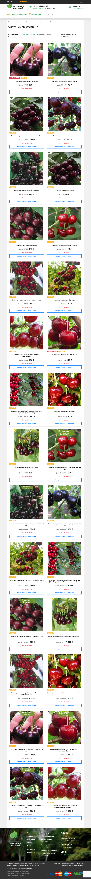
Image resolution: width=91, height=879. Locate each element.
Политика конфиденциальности (18, 871)
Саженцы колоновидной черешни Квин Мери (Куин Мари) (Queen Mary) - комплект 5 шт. (64, 581)
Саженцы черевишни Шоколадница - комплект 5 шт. (26, 524)
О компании (32, 833)
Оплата (30, 836)
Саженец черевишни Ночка (64, 190)
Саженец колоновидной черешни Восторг (27, 300)
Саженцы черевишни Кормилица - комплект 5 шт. (27, 806)
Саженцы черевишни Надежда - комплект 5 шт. (27, 580)
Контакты (31, 852)
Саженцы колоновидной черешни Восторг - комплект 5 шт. (26, 693)
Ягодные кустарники (49, 850)
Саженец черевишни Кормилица (64, 136)
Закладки (35, 14)
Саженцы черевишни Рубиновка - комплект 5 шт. (27, 750)
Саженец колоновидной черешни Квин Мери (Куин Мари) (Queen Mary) (26, 412)
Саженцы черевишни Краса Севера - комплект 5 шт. (64, 468)
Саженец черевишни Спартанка (26, 467)
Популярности (14, 37)
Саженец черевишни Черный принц (64, 81)
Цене (49, 34)
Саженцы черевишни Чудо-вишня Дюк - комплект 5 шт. (64, 750)
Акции (29, 842)
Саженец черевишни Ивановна (64, 411)
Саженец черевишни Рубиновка (26, 81)
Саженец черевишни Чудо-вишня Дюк (64, 354)
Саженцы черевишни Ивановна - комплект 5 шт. (64, 693)
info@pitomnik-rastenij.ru (70, 855)
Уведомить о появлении (26, 92)
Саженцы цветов (47, 836)
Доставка (31, 839)
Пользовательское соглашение (18, 873)
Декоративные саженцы (46, 840)
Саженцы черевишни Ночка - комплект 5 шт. (27, 136)
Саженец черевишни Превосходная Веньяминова (26, 355)
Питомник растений (14, 868)
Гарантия (31, 846)
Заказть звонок (38, 8)
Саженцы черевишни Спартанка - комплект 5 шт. (64, 637)
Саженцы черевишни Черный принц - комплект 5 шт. (64, 524)
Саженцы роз (46, 833)
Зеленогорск (21, 1)
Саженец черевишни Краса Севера (64, 245)
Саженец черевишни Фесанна (26, 245)
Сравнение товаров (18, 14)
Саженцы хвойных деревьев (48, 854)
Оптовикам (31, 849)
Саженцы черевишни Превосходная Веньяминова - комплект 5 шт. (64, 806)
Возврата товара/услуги (15, 875)
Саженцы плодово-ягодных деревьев (48, 846)
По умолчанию (29, 34)
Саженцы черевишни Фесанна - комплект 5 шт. (27, 636)
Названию (41, 34)
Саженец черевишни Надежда (64, 300)
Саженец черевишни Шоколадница (26, 190)
